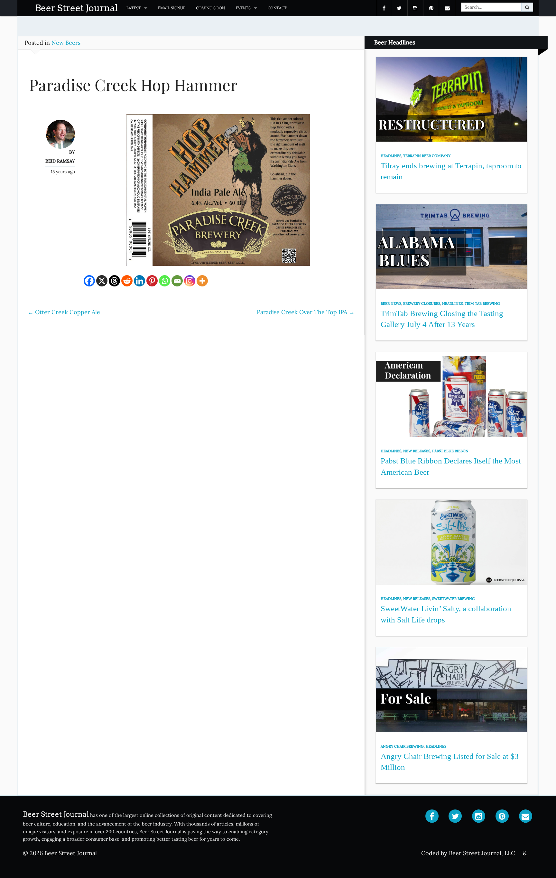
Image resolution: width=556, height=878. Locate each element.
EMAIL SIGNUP (171, 7)
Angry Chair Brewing (402, 746)
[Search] (527, 7)
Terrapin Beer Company (426, 156)
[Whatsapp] (164, 280)
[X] (101, 280)
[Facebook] (89, 280)
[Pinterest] (152, 280)
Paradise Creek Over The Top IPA (306, 312)
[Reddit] (127, 280)
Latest (133, 7)
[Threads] (114, 280)
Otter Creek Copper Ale (64, 312)
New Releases (416, 451)
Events (243, 7)
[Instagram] (189, 280)
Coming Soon (210, 7)
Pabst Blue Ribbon (450, 451)
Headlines (391, 156)
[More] (202, 280)
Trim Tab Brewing (482, 303)
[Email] (177, 280)
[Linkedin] (139, 280)
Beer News (391, 303)
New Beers (65, 42)
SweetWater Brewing (453, 598)
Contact (277, 7)
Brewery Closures (421, 303)
